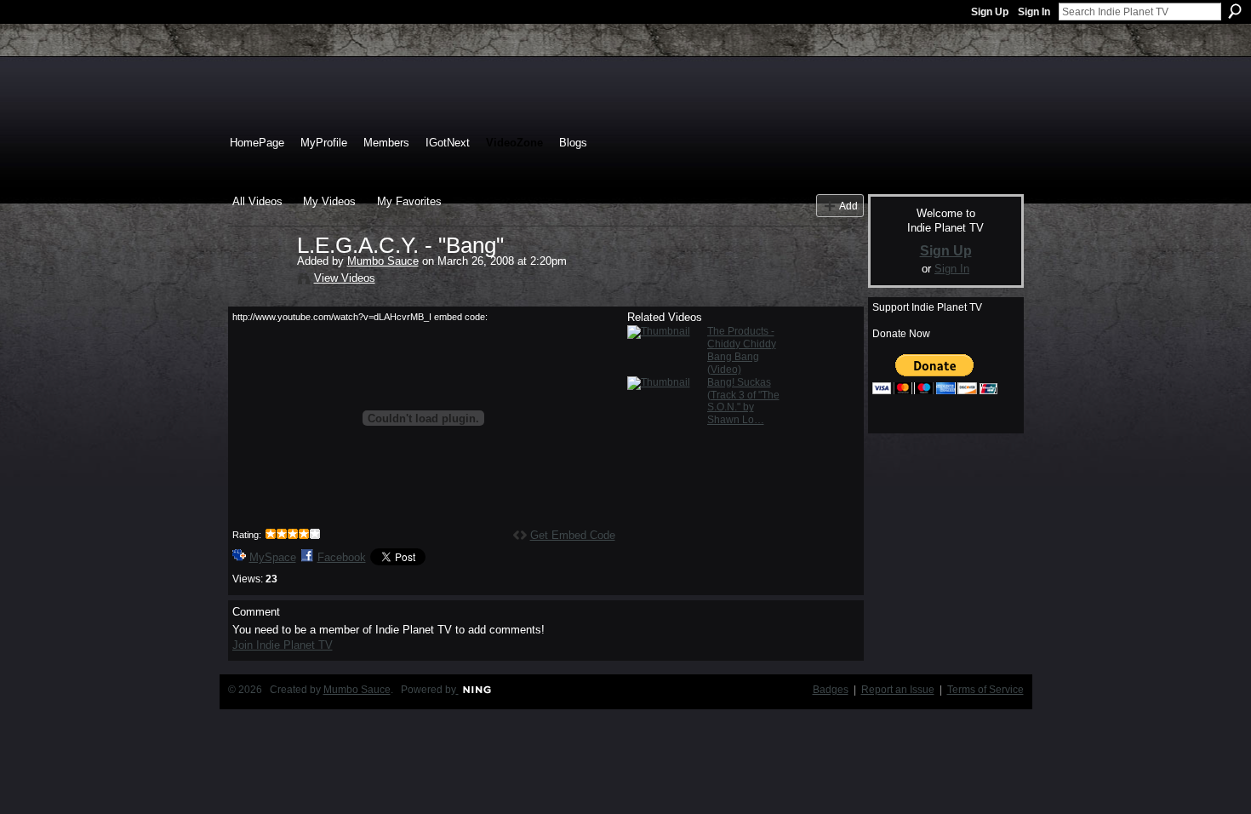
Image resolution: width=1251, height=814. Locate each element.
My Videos (329, 201)
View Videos (344, 278)
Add (848, 205)
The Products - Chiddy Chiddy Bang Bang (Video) (741, 350)
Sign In (1034, 12)
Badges (830, 690)
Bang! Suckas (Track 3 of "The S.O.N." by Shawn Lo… (743, 401)
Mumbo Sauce (383, 261)
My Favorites (409, 201)
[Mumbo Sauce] (264, 281)
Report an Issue (897, 690)
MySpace (272, 557)
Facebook (341, 557)
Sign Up (989, 12)
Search (1235, 11)
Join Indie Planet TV (282, 645)
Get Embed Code (572, 535)
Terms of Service (985, 690)
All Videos (257, 201)
